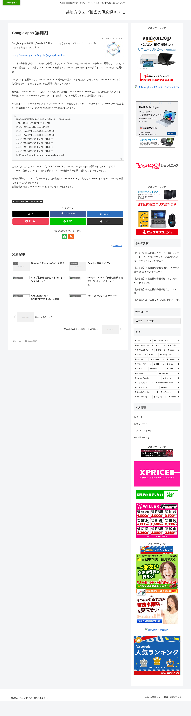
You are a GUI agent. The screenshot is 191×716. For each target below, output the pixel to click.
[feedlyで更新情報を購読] (64, 236)
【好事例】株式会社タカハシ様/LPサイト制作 (157, 300)
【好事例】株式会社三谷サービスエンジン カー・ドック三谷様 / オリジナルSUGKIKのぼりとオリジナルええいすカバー (156, 257)
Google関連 (19, 202)
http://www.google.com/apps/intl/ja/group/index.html (40, 55)
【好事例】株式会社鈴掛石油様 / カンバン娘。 (155, 291)
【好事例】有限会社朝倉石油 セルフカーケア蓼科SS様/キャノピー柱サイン (156, 269)
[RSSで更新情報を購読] (71, 236)
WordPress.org (141, 437)
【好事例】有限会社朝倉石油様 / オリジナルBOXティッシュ (156, 280)
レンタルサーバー (35, 202)
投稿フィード (141, 424)
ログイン (138, 417)
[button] (105, 221)
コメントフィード (143, 430)
